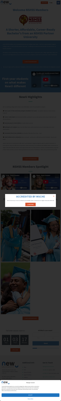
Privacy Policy (30, 398)
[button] (53, 196)
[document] (30, 200)
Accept (30, 395)
